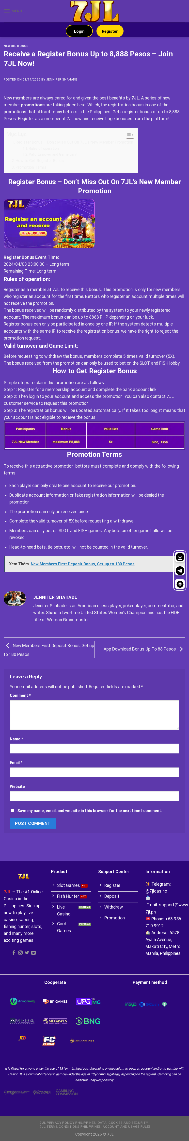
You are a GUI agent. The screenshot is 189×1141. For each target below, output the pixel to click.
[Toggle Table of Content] (127, 134)
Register (110, 31)
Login (79, 31)
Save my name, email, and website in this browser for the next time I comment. (89, 810)
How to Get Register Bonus (40, 160)
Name (16, 739)
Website (17, 786)
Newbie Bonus (16, 46)
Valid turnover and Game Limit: (53, 154)
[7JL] (94, 11)
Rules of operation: (44, 148)
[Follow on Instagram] (20, 953)
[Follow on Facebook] (14, 953)
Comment (20, 695)
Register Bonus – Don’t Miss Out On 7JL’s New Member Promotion (74, 142)
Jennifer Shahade (61, 79)
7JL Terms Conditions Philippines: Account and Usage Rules (95, 1126)
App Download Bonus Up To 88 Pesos (140, 649)
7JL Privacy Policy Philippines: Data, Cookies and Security (94, 1123)
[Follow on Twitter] (27, 953)
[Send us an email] (33, 953)
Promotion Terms (31, 167)
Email (16, 762)
